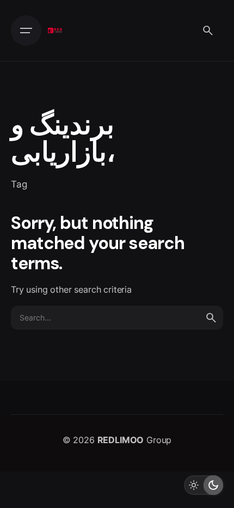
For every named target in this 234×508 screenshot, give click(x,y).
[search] (211, 318)
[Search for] (117, 318)
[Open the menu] (26, 30)
